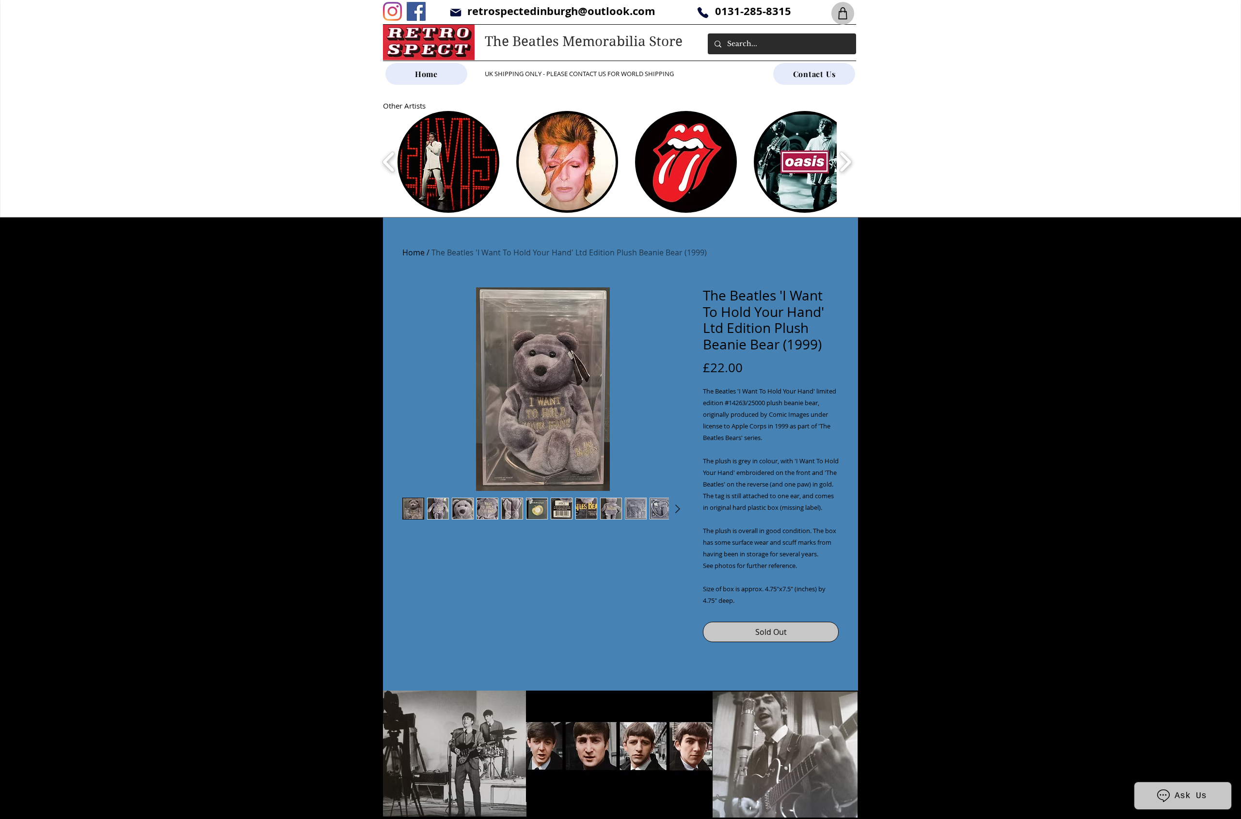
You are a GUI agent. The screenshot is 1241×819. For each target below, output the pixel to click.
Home (413, 252)
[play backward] (389, 161)
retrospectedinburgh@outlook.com (561, 10)
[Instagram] (392, 11)
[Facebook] (416, 11)
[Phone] (703, 12)
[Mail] (455, 12)
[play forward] (845, 161)
